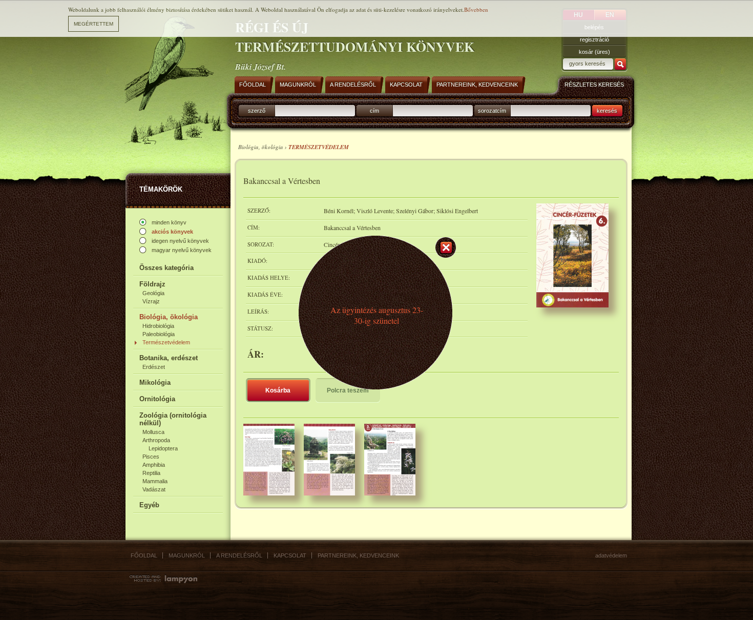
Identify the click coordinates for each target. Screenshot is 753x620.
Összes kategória (166, 268)
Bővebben (476, 9)
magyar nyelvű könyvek (182, 250)
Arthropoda (156, 440)
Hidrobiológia (158, 326)
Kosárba (277, 390)
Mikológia (155, 382)
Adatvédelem (611, 555)
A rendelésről (239, 555)
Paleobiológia (158, 334)
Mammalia (155, 481)
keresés (607, 111)
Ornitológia (157, 399)
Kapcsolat (290, 555)
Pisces (150, 456)
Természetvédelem (166, 342)
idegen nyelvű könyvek (180, 241)
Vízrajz (151, 301)
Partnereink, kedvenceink (358, 555)
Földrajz (152, 284)
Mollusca (153, 432)
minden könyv (169, 222)
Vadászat (153, 489)
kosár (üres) (594, 52)
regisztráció (594, 39)
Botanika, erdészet (168, 358)
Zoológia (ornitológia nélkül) (172, 419)
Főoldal (144, 555)
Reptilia (151, 473)
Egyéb (149, 505)
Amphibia (153, 465)
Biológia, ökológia (168, 317)
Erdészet (153, 367)
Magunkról (187, 555)
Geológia (153, 293)
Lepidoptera (163, 448)
